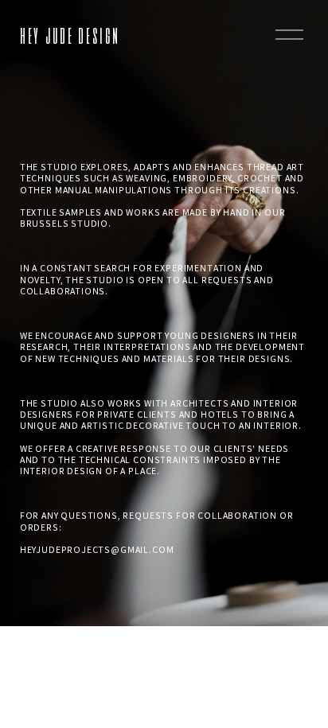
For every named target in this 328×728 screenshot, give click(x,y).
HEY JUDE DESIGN (70, 34)
